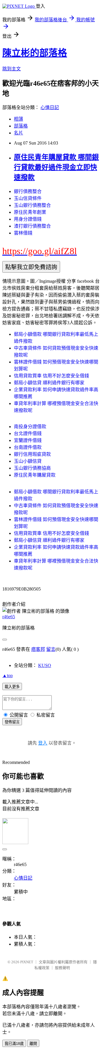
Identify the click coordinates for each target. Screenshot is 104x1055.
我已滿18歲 (14, 1043)
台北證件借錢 (28, 433)
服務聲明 (62, 968)
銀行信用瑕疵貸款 (32, 454)
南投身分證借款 (30, 426)
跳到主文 (11, 68)
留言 (50, 649)
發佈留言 (12, 722)
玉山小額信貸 (28, 461)
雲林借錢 (23, 233)
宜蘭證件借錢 (28, 440)
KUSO (44, 665)
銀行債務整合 (28, 191)
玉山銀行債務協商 (32, 468)
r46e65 (8, 616)
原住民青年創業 (30, 212)
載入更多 (12, 687)
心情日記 (49, 107)
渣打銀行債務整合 (32, 226)
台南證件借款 (28, 447)
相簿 (18, 119)
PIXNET (26, 962)
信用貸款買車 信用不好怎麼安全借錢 (51, 375)
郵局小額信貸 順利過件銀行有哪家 (49, 382)
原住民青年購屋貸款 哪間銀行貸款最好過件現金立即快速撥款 (56, 167)
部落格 (21, 125)
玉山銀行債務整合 (32, 205)
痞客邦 (38, 649)
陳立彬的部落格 (34, 53)
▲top (7, 675)
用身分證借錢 (28, 219)
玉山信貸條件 (28, 198)
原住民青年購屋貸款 (34, 475)
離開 (33, 1043)
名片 (18, 132)
